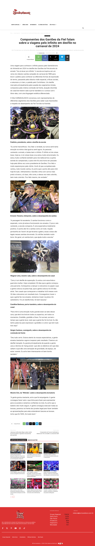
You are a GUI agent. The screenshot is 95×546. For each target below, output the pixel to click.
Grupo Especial (17, 33)
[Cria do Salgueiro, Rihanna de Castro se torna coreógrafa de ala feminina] (18, 466)
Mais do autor (32, 440)
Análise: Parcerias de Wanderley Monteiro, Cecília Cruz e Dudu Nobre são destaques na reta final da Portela (51, 474)
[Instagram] (20, 528)
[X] (30, 423)
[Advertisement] (58, 10)
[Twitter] (7, 528)
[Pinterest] (11, 528)
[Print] (40, 423)
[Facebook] (27, 423)
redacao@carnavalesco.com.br (83, 513)
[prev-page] (11, 497)
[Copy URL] (33, 423)
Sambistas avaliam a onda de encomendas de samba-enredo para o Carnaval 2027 (51, 456)
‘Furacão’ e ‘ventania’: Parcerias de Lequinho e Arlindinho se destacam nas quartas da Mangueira (51, 491)
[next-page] (13, 497)
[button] (83, 28)
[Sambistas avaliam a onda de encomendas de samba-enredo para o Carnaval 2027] (51, 448)
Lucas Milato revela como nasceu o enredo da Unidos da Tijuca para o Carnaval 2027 (34, 456)
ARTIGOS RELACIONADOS (18, 440)
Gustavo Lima (41, 53)
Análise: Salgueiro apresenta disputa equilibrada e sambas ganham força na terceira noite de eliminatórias (34, 491)
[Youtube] (15, 528)
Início (11, 33)
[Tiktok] (24, 528)
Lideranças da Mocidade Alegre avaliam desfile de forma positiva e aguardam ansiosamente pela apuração (21, 434)
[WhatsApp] (24, 423)
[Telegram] (37, 423)
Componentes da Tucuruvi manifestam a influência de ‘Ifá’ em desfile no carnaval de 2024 (48, 433)
